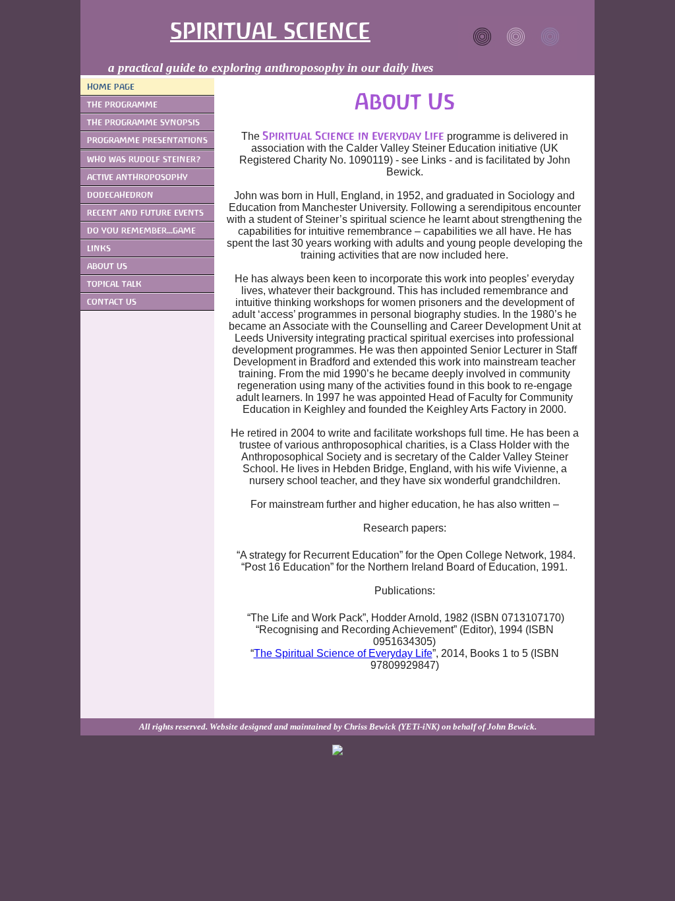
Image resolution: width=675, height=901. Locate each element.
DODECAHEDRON (120, 195)
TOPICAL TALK (114, 284)
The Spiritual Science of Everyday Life (343, 653)
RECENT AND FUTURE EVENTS (145, 213)
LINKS (99, 248)
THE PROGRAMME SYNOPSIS (143, 122)
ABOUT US (107, 266)
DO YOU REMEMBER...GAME (141, 230)
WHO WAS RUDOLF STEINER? (144, 159)
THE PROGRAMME (122, 104)
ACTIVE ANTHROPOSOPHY (137, 177)
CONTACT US (111, 302)
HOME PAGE (110, 87)
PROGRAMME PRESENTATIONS (147, 140)
